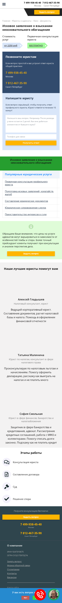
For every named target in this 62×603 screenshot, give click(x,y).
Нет (25, 597)
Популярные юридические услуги (28, 174)
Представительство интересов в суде (26, 214)
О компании (13, 569)
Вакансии (12, 577)
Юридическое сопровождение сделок (25, 207)
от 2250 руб (10, 45)
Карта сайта (13, 587)
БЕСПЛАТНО (36, 45)
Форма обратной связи (18, 565)
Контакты (12, 573)
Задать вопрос (47, 12)
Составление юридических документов (26, 201)
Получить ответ (31, 142)
